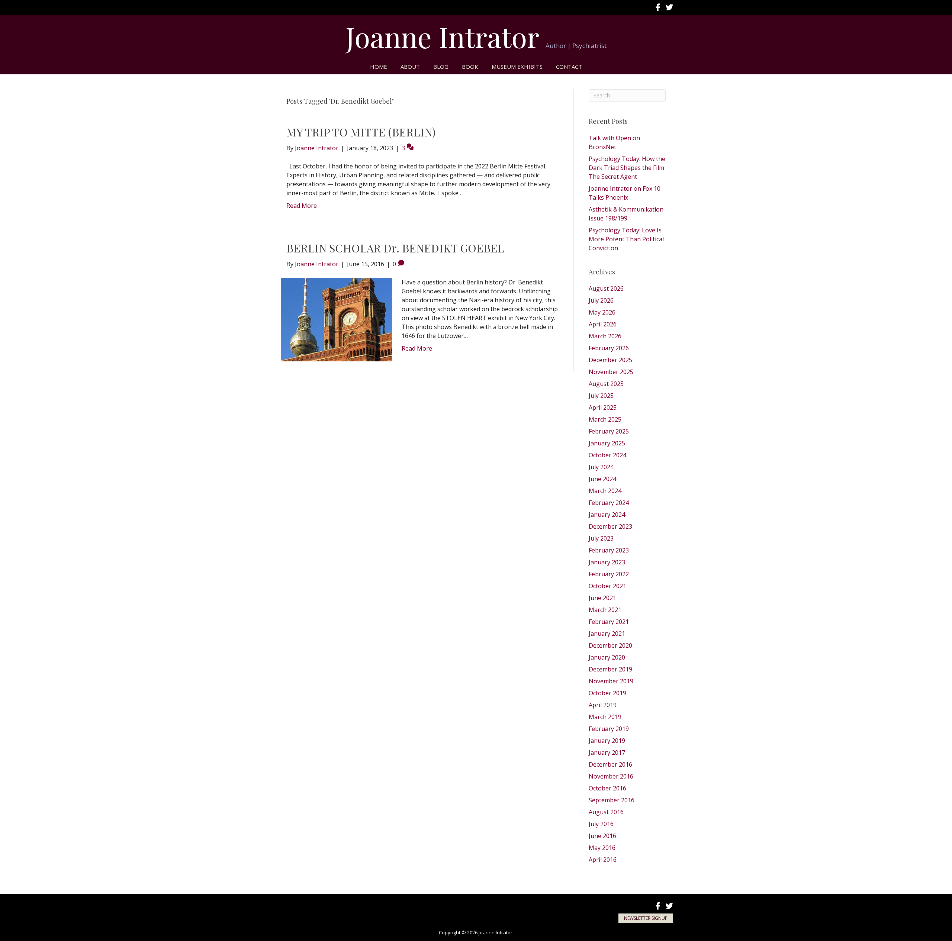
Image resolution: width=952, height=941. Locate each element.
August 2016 (606, 812)
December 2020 (610, 645)
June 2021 (602, 598)
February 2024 (609, 503)
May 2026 (602, 312)
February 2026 (609, 348)
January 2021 (607, 633)
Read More (301, 206)
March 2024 (605, 491)
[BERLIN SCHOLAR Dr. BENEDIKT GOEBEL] (336, 319)
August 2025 (606, 384)
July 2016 (601, 824)
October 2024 (607, 455)
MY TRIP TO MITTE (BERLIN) (360, 132)
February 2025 (609, 431)
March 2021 (605, 610)
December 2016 (610, 764)
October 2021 (607, 586)
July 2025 (601, 395)
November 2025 (611, 372)
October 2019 (607, 693)
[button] (645, 918)
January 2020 (607, 657)
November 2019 (611, 681)
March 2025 (605, 419)
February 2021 (609, 622)
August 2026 (606, 288)
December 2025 (610, 360)
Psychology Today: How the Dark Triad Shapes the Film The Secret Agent (627, 168)
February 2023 (609, 550)
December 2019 (610, 669)
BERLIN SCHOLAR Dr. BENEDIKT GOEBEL (395, 248)
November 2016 (611, 776)
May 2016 (602, 848)
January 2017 (607, 752)
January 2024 (607, 514)
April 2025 (603, 407)
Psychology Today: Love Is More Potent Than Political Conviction (626, 239)
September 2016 (611, 800)
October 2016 (607, 788)
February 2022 (609, 574)
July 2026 (601, 300)
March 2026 (605, 336)
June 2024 (602, 479)
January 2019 (607, 741)
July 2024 (601, 467)
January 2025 (607, 443)
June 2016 (602, 836)
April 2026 (603, 324)
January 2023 (607, 562)
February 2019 (609, 729)
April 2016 (603, 859)
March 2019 (605, 717)
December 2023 (610, 526)
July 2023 (601, 538)
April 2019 (603, 705)
